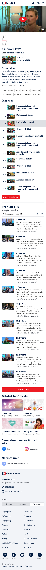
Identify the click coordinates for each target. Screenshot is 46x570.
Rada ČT (27, 529)
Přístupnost (28, 566)
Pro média (28, 512)
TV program (6, 512)
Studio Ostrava (29, 525)
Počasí (4, 534)
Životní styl (26, 90)
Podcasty (5, 529)
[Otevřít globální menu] (43, 3)
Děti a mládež (7, 94)
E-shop (4, 538)
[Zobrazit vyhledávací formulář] (33, 3)
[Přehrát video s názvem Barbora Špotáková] (23, 19)
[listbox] (23, 504)
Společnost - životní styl (22, 94)
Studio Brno (28, 520)
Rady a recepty (8, 90)
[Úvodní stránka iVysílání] (8, 3)
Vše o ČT (5, 547)
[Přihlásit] (38, 3)
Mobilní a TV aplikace (10, 543)
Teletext (5, 525)
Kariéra (26, 534)
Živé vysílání (6, 516)
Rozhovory (37, 94)
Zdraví (17, 90)
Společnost (36, 90)
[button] (23, 19)
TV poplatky (6, 520)
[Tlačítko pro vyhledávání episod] (37, 214)
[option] (9, 504)
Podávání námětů (30, 538)
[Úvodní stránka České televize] (11, 473)
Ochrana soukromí (15, 566)
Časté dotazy (29, 543)
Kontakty (27, 547)
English (4, 566)
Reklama (27, 516)
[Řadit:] (42, 213)
